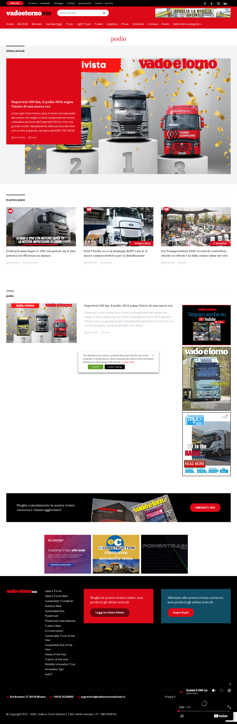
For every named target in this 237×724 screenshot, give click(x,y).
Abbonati (15, 3)
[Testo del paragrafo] (193, 13)
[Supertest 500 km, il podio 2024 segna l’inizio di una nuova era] (128, 116)
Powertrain (52, 616)
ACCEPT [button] (95, 366)
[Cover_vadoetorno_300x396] (206, 379)
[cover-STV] (206, 444)
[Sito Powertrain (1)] (164, 554)
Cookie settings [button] (114, 366)
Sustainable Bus (54, 611)
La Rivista (71, 3)
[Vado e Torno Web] (28, 13)
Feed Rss (109, 3)
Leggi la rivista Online (109, 612)
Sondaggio (58, 3)
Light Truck (84, 24)
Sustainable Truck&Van (59, 601)
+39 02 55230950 (62, 697)
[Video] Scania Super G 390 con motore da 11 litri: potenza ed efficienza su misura (41, 253)
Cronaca (153, 24)
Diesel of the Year (55, 654)
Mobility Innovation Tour (60, 664)
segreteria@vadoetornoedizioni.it (102, 697)
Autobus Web (53, 606)
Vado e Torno (53, 591)
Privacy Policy (173, 697)
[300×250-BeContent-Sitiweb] (67, 554)
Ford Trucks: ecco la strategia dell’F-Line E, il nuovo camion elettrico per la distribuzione (115, 253)
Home (10, 24)
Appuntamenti (84, 3)
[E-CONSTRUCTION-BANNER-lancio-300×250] (116, 554)
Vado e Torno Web (56, 596)
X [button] (153, 355)
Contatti (98, 3)
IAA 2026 (22, 24)
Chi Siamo (32, 3)
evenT (49, 674)
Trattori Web (53, 626)
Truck (69, 24)
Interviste (138, 24)
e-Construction (54, 631)
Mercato (37, 24)
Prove (124, 24)
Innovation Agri (54, 669)
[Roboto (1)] (206, 325)
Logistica (112, 24)
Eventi (165, 24)
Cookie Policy (127, 362)
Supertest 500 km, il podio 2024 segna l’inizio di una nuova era (42, 104)
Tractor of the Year (56, 659)
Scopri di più (180, 612)
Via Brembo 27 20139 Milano (27, 697)
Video (35, 262)
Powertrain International (60, 621)
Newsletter (45, 3)
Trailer (99, 24)
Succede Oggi (54, 24)
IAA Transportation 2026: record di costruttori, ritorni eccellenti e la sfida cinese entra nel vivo (194, 253)
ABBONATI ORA (205, 507)
